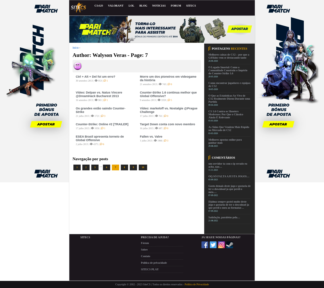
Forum (176, 5)
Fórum (145, 243)
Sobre (144, 249)
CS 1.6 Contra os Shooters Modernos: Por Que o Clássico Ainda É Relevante (225, 114)
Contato (145, 256)
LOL (131, 5)
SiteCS (191, 5)
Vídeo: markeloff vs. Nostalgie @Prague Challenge (168, 110)
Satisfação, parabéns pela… (224, 217)
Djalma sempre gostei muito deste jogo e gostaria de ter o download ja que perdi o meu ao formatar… (228, 204)
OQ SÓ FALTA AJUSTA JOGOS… (228, 176)
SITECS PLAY (150, 269)
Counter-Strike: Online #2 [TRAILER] (102, 124)
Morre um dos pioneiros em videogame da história (168, 78)
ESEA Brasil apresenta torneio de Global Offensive (100, 138)
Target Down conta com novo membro (167, 124)
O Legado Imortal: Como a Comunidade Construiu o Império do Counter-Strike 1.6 (227, 70)
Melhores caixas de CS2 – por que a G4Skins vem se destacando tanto (228, 56)
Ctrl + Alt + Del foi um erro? (95, 76)
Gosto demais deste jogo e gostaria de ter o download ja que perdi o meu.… (229, 189)
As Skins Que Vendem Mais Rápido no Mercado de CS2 (228, 129)
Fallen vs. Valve (151, 136)
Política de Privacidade (197, 284)
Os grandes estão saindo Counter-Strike (100, 110)
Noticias (159, 5)
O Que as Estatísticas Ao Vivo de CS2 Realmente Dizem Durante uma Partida (229, 98)
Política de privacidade (154, 262)
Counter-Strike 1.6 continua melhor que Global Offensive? (168, 94)
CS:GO (98, 5)
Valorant (116, 5)
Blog (143, 5)
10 (143, 167)
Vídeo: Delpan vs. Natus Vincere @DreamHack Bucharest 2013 (99, 94)
